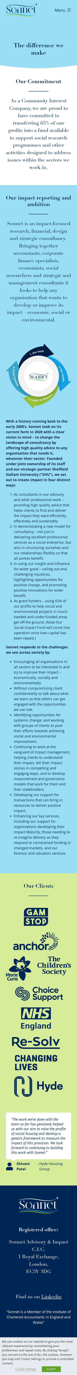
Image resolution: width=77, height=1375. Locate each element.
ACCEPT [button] (51, 1369)
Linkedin (51, 1297)
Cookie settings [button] (25, 1369)
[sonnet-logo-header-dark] (21, 5)
